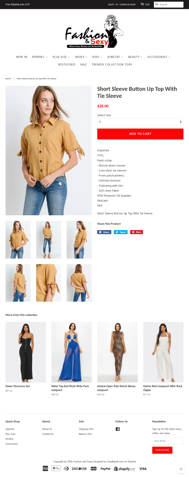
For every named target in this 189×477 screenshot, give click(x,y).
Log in (111, 4)
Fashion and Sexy (82, 461)
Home (8, 79)
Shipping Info (86, 429)
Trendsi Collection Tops (112, 64)
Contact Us (48, 434)
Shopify (132, 461)
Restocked (66, 64)
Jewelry (114, 57)
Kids (96, 57)
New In (21, 57)
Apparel (39, 57)
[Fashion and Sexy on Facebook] (118, 430)
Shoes (80, 57)
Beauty (134, 57)
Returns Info (85, 434)
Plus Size (60, 57)
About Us (47, 429)
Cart (147, 4)
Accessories (158, 57)
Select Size (104, 115)
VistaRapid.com (115, 461)
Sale (83, 64)
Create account (127, 4)
